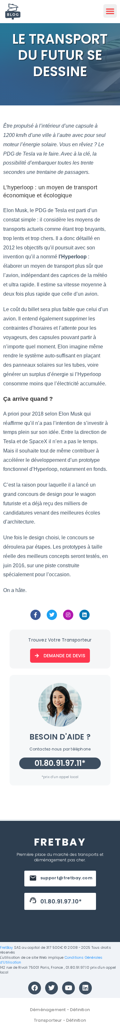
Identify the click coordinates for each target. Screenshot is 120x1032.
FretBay (6, 947)
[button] (110, 11)
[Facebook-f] (35, 615)
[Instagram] (68, 615)
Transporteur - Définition (60, 1020)
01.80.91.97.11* (60, 763)
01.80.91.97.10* (61, 901)
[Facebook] (34, 988)
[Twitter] (52, 615)
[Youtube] (68, 988)
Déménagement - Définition (60, 1010)
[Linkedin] (84, 615)
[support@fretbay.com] (33, 878)
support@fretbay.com (66, 878)
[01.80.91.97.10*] (33, 900)
